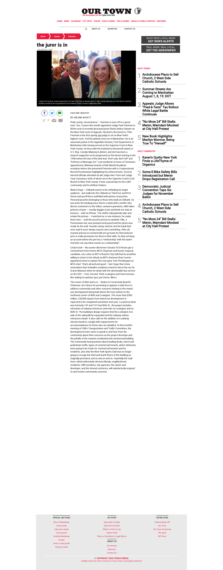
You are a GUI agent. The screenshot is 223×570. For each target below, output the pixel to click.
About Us (96, 29)
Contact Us (129, 29)
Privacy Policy (116, 561)
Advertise (112, 29)
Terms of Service (103, 561)
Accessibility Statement (133, 561)
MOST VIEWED (143, 68)
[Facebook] (44, 113)
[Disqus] (86, 409)
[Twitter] (52, 113)
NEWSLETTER (165, 3)
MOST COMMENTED (146, 151)
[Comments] (60, 113)
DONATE (180, 3)
